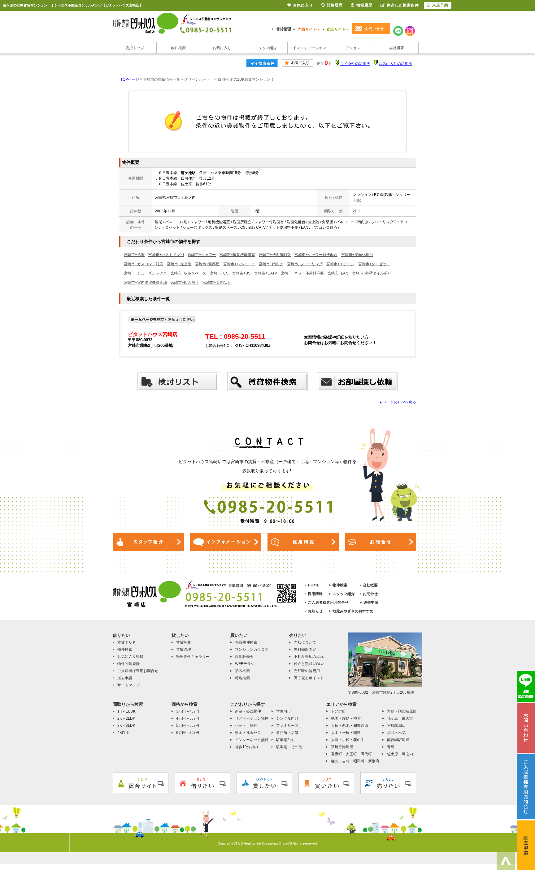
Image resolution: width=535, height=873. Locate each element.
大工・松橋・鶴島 (346, 732)
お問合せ (370, 594)
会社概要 (396, 48)
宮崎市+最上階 (179, 264)
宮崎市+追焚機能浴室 (237, 255)
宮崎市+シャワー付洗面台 (315, 255)
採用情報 (315, 594)
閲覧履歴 (335, 5)
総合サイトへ (338, 29)
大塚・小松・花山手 (347, 740)
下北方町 (338, 711)
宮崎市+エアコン (340, 264)
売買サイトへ (309, 29)
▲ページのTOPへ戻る (397, 402)
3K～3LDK (126, 725)
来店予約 (440, 5)
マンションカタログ (251, 649)
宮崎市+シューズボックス (145, 273)
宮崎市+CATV (265, 273)
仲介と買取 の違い (309, 664)
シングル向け (287, 718)
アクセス (353, 48)
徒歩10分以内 (246, 747)
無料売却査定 (305, 649)
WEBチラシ (244, 664)
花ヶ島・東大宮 (400, 718)
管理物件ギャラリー (193, 656)
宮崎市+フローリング (305, 264)
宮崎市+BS (241, 273)
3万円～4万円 (187, 711)
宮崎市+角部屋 (207, 264)
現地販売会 (244, 656)
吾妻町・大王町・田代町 (351, 754)
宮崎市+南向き (271, 264)
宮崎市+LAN (338, 273)
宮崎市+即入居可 (185, 282)
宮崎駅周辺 (396, 725)
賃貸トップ (134, 48)
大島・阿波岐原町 (402, 711)
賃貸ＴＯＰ (126, 642)
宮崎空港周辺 (342, 747)
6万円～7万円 (187, 732)
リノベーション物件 (251, 718)
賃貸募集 (183, 642)
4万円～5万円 (187, 718)
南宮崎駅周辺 (398, 740)
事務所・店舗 (287, 732)
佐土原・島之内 (400, 754)
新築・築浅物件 (248, 711)
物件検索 (178, 48)
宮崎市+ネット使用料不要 (302, 273)
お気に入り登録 (130, 656)
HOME (313, 585)
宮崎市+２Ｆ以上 (216, 282)
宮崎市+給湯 (134, 255)
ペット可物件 (246, 725)
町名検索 (242, 678)
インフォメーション (309, 48)
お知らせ (315, 611)
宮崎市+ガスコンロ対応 (143, 264)
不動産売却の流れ (309, 656)
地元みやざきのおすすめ (353, 611)
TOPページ (129, 79)
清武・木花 (396, 732)
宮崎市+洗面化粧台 (357, 255)
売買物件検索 (246, 642)
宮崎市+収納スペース (188, 273)
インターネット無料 (251, 740)
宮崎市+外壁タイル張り (371, 273)
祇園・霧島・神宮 (346, 718)
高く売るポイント (309, 678)
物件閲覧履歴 (128, 664)
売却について (305, 642)
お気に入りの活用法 (395, 64)
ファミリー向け (289, 725)
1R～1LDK (126, 711)
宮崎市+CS (219, 273)
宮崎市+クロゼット (374, 264)
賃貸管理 (283, 29)
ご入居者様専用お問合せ (328, 602)
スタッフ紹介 (265, 48)
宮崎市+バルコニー (239, 264)
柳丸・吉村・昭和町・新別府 (355, 761)
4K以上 (123, 732)
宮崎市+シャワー (202, 255)
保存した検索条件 (403, 5)
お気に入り (222, 48)
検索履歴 (364, 5)
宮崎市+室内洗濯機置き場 (145, 282)
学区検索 (242, 671)
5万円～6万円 (187, 725)
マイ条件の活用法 (355, 64)
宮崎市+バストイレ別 (166, 255)
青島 (390, 747)
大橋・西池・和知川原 (349, 725)
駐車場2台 (284, 740)
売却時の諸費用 (307, 671)
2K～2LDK (126, 718)
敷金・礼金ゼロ (248, 732)
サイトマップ (128, 685)
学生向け (283, 711)
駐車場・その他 (289, 747)
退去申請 (370, 602)
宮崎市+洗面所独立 (275, 255)
